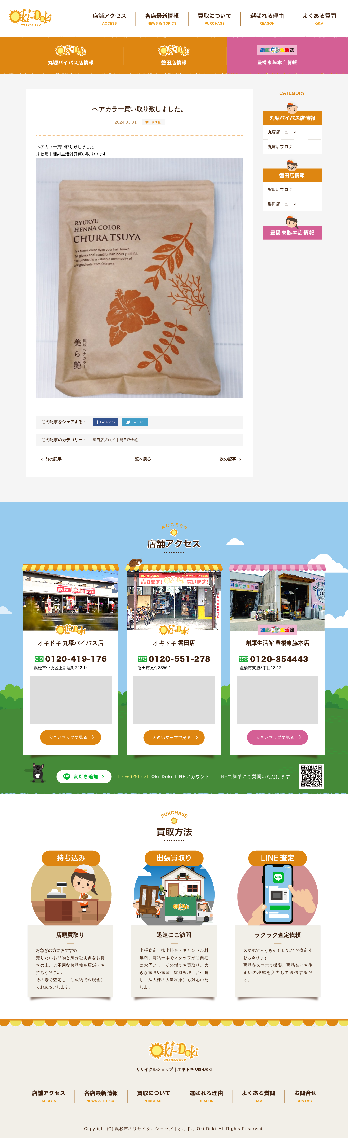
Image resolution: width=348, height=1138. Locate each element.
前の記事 (53, 459)
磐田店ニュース (282, 204)
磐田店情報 (129, 440)
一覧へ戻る (141, 459)
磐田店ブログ (104, 440)
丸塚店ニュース (282, 132)
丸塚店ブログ (280, 146)
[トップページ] (30, 18)
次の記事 (228, 459)
